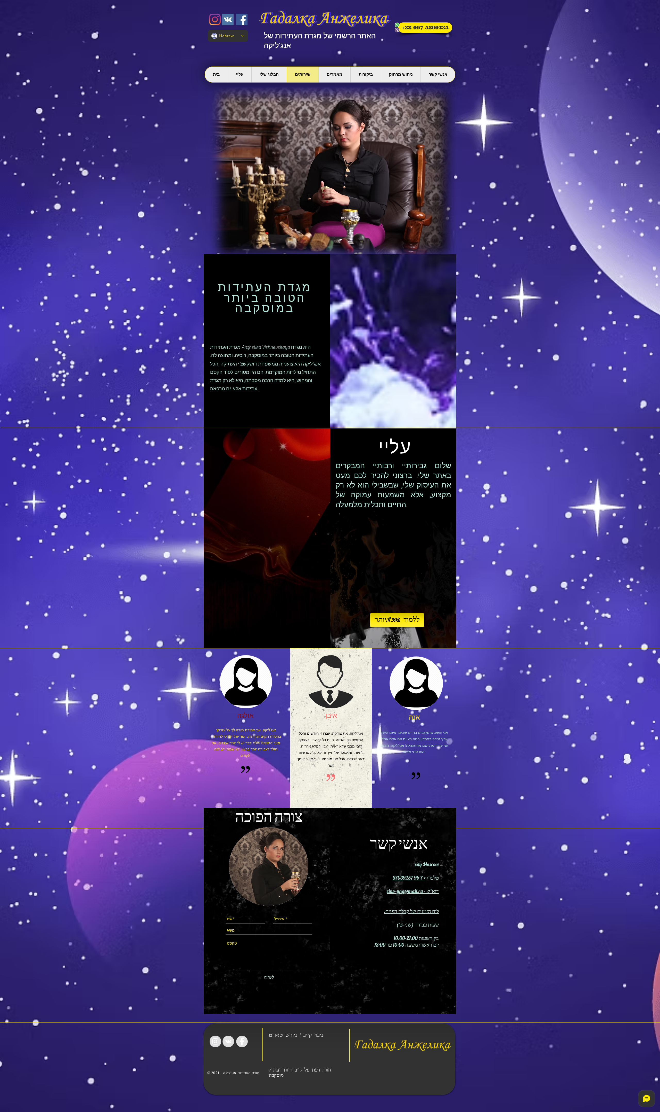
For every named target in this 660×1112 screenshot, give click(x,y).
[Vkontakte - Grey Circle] (228, 1041)
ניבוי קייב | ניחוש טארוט (296, 1035)
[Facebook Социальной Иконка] (242, 19)
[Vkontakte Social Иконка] (228, 19)
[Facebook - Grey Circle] (242, 1041)
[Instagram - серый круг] (215, 1041)
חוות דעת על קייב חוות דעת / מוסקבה (300, 1073)
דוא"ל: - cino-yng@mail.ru (413, 891)
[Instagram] (215, 19)
